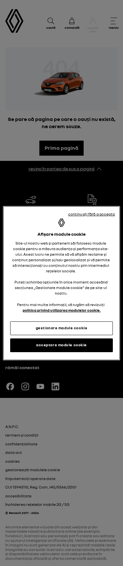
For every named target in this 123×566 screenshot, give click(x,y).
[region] (61, 283)
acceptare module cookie (61, 345)
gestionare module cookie (62, 328)
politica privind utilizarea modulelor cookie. (62, 310)
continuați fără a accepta (91, 214)
